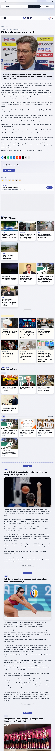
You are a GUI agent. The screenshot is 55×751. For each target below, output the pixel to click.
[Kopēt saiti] (29, 157)
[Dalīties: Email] (26, 157)
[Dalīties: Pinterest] (20, 157)
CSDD (3, 416)
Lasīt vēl (27, 311)
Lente (21, 6)
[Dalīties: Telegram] (11, 157)
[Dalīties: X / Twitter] (5, 157)
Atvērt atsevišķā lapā (27, 565)
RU (2, 18)
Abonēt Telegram (9, 170)
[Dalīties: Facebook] (2, 157)
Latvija (3, 373)
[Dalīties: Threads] (23, 157)
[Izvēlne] (53, 18)
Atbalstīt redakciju (42, 1)
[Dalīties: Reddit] (17, 157)
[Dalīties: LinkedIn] (14, 157)
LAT (5, 18)
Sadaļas (33, 6)
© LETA (22, 29)
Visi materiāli (51, 372)
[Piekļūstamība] (52, 1)
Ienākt (49, 1)
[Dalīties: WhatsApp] (8, 157)
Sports (7, 26)
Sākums (2, 26)
